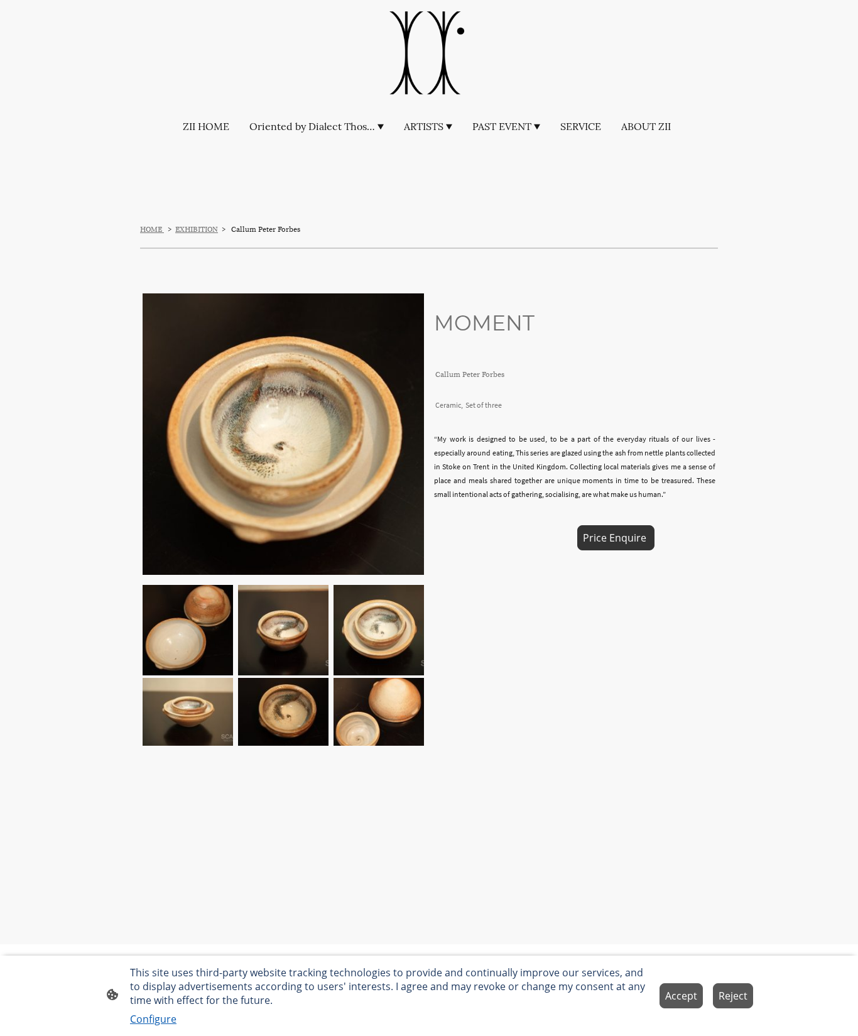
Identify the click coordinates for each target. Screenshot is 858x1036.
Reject (733, 996)
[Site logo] (429, 54)
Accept (681, 996)
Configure (153, 1019)
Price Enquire (616, 538)
